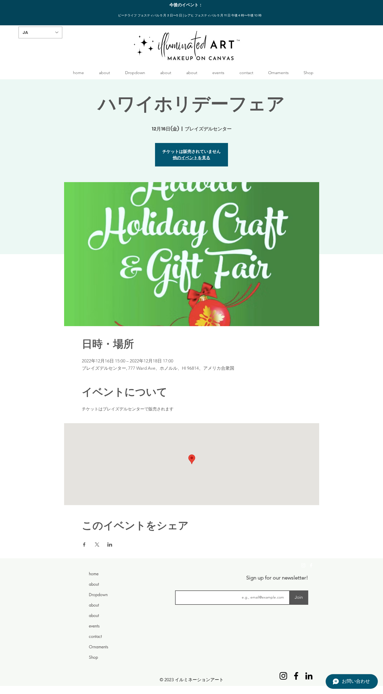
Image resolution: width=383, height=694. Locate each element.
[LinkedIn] (309, 676)
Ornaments (98, 647)
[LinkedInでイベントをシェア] (109, 544)
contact (95, 636)
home (93, 574)
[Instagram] (303, 565)
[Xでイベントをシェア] (97, 544)
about (94, 584)
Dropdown (98, 594)
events (94, 626)
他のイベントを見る (191, 158)
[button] (135, 73)
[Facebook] (311, 565)
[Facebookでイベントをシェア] (84, 544)
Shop (93, 657)
